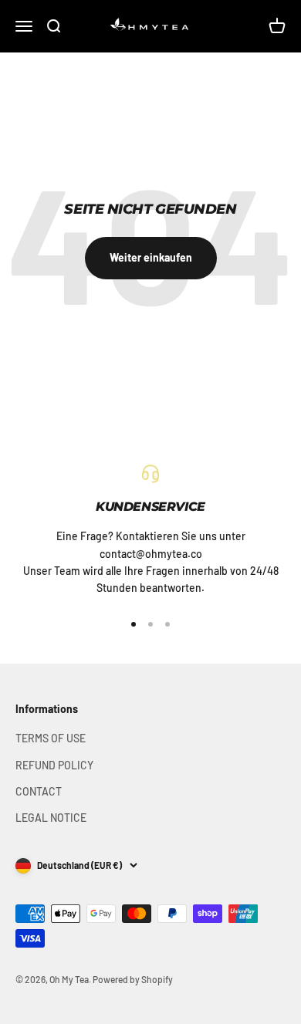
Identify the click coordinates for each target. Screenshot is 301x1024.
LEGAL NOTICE (50, 817)
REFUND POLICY (54, 765)
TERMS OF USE (50, 738)
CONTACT (38, 791)
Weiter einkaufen (151, 257)
